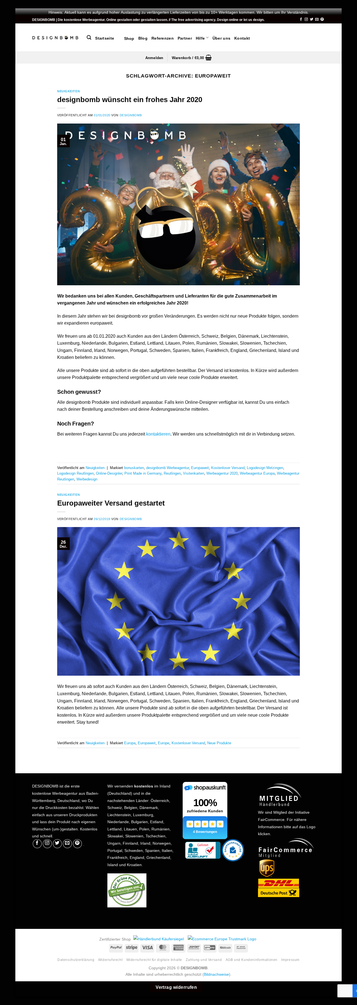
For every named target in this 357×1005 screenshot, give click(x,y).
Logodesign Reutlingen (75, 473)
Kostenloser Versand (228, 467)
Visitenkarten (193, 473)
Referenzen (162, 38)
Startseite (104, 38)
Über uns (221, 38)
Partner (185, 38)
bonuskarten (134, 467)
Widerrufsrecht (110, 959)
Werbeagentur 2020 (222, 473)
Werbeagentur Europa (257, 473)
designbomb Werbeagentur (167, 467)
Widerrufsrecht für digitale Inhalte (154, 959)
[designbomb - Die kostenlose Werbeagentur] (55, 37)
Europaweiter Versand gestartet (111, 502)
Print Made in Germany (142, 473)
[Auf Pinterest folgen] (322, 19)
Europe (163, 742)
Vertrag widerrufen (176, 986)
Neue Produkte (219, 742)
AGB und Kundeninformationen (252, 959)
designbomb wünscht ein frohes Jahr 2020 (129, 98)
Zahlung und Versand (204, 959)
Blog (143, 38)
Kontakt (242, 38)
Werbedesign (86, 478)
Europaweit (200, 467)
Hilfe (200, 38)
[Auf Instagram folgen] (306, 19)
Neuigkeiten (68, 90)
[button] (89, 37)
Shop (126, 38)
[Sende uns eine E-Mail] (317, 19)
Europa (130, 742)
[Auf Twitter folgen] (311, 19)
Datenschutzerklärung (75, 959)
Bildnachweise (216, 974)
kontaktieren (158, 433)
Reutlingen (172, 473)
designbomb (131, 114)
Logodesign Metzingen (265, 467)
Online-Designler (109, 473)
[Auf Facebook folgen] (301, 19)
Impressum (290, 959)
